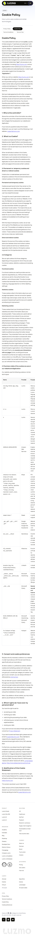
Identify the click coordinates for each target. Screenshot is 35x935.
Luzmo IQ (4, 817)
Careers (21, 855)
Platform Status (6, 847)
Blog (3, 835)
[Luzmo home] (10, 3)
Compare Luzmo (6, 853)
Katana (21, 882)
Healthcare (22, 814)
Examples (4, 832)
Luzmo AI (4, 820)
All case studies (23, 887)
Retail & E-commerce (24, 823)
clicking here (14, 677)
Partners (21, 846)
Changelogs (5, 850)
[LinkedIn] (8, 919)
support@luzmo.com (13, 131)
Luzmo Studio (5, 811)
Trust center (22, 852)
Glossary (4, 841)
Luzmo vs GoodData (7, 856)
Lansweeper (22, 885)
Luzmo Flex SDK (6, 814)
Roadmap (4, 838)
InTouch (4, 885)
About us (21, 843)
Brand (20, 849)
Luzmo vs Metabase (7, 859)
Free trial (21, 870)
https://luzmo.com (21, 64)
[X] (4, 919)
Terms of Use (20, 32)
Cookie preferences (7, 905)
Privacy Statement (14, 731)
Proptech (21, 820)
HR (20, 811)
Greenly (4, 882)
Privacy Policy (7, 28)
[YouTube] (13, 919)
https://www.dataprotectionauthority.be (18, 763)
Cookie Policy (17, 28)
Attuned (4, 879)
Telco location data (24, 833)
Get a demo (22, 867)
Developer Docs (6, 844)
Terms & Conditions (8, 32)
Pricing (21, 864)
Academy (4, 829)
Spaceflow (22, 879)
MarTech (21, 817)
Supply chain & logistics (25, 826)
